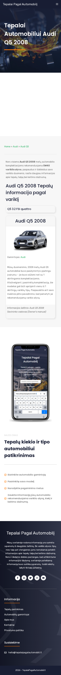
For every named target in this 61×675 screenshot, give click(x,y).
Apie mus (9, 619)
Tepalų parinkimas (13, 609)
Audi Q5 (24, 146)
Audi (15, 146)
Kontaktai (9, 625)
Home (7, 146)
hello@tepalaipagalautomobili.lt (25, 652)
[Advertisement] (30, 104)
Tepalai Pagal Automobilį (20, 4)
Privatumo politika (14, 630)
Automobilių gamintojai (16, 614)
